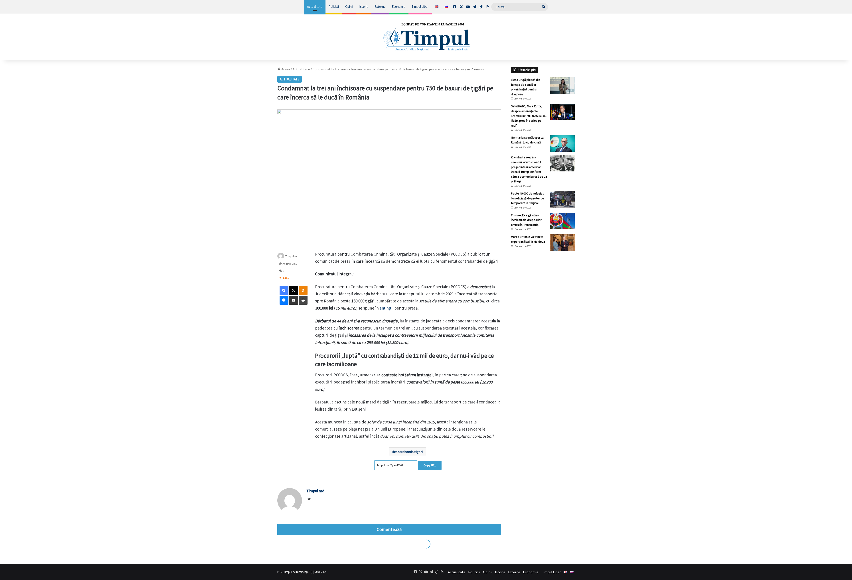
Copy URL (430, 465)
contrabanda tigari (408, 451)
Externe (380, 6)
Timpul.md (291, 256)
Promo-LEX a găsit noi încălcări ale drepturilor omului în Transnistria (526, 220)
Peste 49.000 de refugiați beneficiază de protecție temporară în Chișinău (527, 198)
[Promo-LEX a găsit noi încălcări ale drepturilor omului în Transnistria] (562, 221)
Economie (398, 6)
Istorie (363, 6)
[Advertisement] (543, 328)
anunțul (387, 308)
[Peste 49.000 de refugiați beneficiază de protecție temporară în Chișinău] (562, 199)
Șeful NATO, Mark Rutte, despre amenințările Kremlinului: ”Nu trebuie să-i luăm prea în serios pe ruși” (528, 115)
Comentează (389, 529)
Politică (334, 6)
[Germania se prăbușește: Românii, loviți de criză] (562, 143)
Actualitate (314, 6)
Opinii (349, 6)
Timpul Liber (420, 6)
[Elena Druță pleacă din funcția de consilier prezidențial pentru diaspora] (562, 85)
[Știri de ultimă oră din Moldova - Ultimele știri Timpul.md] (426, 36)
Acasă (285, 69)
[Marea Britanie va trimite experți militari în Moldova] (562, 242)
